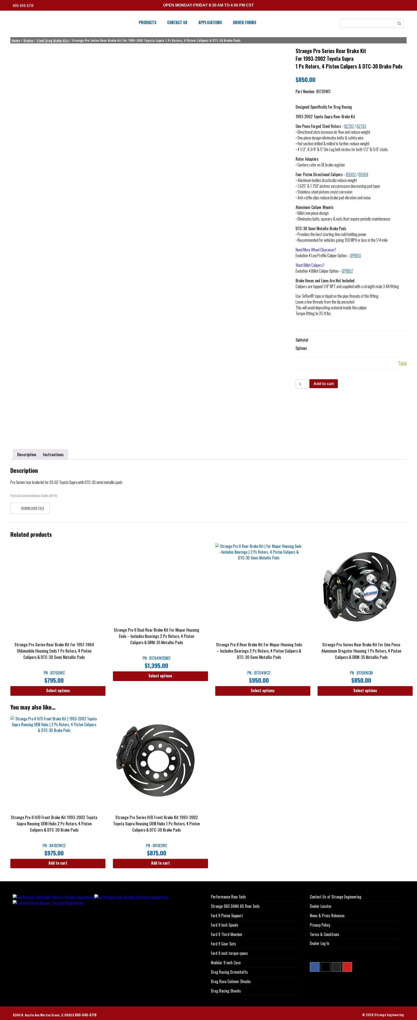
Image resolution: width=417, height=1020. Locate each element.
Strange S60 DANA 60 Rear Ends (235, 906)
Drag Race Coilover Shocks (231, 981)
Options (301, 348)
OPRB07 (347, 271)
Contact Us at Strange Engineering (335, 897)
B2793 (361, 126)
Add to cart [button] (58, 863)
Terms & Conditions (324, 934)
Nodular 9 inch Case (226, 962)
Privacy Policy (320, 925)
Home (16, 40)
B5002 (351, 174)
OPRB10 (355, 255)
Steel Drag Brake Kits (53, 40)
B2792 (349, 126)
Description (26, 454)
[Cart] (402, 6)
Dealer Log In (319, 943)
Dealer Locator (321, 906)
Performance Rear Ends (228, 897)
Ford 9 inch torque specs (229, 953)
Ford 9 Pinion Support (227, 915)
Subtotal (302, 340)
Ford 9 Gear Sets (223, 944)
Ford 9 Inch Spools (224, 925)
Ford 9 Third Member (227, 934)
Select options (58, 690)
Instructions (53, 454)
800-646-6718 (23, 5)
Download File (32, 507)
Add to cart (323, 384)
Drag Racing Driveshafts (229, 972)
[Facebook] (315, 967)
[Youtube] (347, 967)
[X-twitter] (325, 967)
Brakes (28, 40)
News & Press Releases (327, 915)
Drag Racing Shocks (226, 991)
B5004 (363, 174)
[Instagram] (336, 967)
